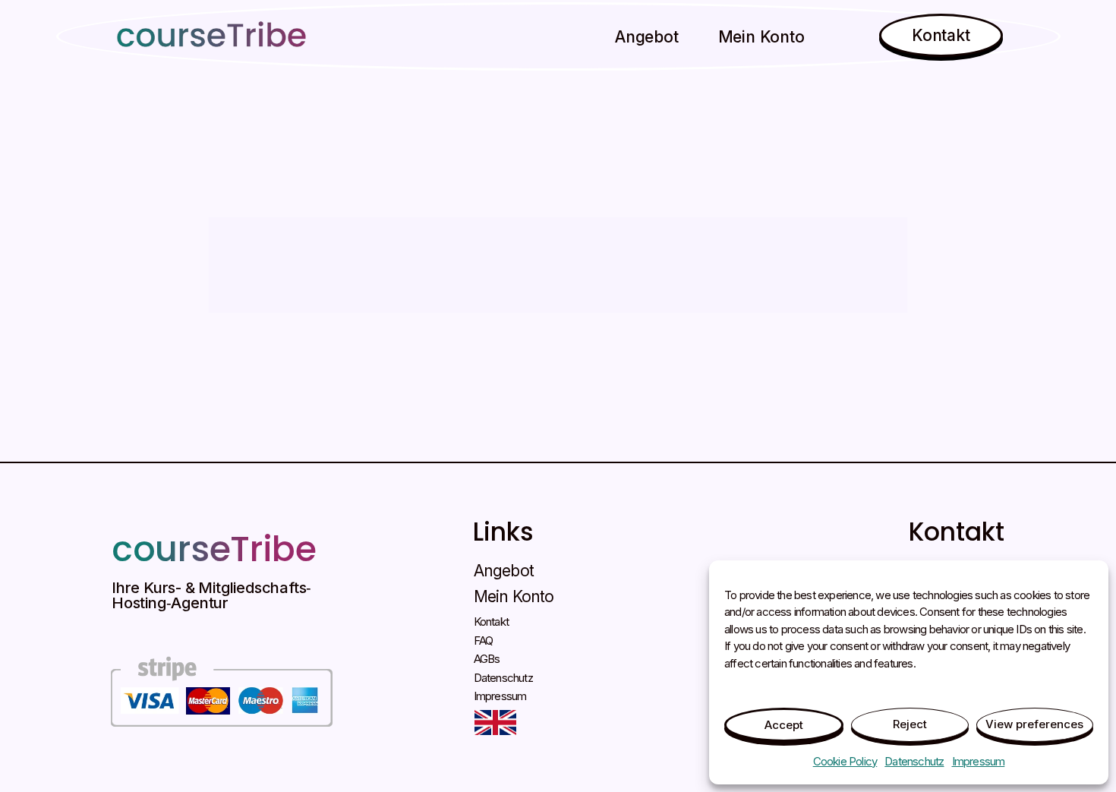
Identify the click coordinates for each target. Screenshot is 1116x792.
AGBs (487, 659)
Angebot (647, 36)
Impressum (978, 761)
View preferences (1034, 724)
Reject (910, 724)
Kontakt (491, 621)
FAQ (483, 640)
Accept (783, 725)
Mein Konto (760, 36)
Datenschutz (914, 761)
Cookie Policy (845, 761)
